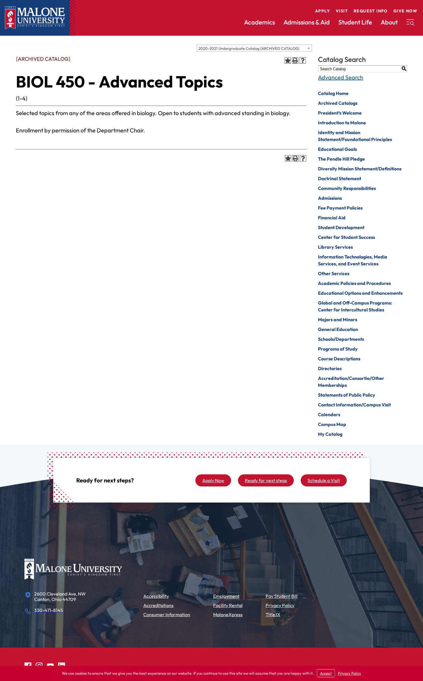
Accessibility (156, 596)
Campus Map (332, 424)
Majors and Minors (337, 319)
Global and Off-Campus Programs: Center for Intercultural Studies (355, 306)
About (389, 22)
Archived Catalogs (337, 103)
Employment (226, 596)
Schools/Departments (341, 339)
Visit (342, 11)
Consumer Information (166, 614)
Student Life (355, 22)
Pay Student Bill (282, 596)
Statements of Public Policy (346, 395)
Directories (330, 368)
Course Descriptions (339, 359)
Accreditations (158, 605)
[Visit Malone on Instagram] (39, 665)
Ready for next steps (266, 480)
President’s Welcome (340, 113)
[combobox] (254, 48)
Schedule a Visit (324, 480)
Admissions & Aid (306, 22)
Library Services (335, 247)
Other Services (333, 273)
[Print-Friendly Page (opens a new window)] (295, 60)
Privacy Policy (280, 605)
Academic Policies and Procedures (354, 283)
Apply (322, 11)
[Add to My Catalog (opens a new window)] (288, 60)
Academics (259, 22)
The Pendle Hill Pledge (341, 159)
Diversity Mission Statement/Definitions (359, 169)
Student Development (341, 227)
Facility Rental (228, 605)
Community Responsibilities (347, 188)
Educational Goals (337, 149)
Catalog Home (333, 93)
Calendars (329, 414)
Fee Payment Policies (340, 208)
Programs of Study (338, 349)
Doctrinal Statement (339, 178)
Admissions (330, 198)
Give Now (405, 11)
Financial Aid (332, 217)
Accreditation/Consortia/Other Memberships (351, 381)
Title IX (273, 614)
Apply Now (213, 480)
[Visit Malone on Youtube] (50, 665)
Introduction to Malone (342, 122)
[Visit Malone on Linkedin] (61, 665)
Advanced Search (340, 77)
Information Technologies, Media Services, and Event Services (352, 260)
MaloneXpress (228, 614)
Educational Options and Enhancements (360, 293)
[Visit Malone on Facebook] (27, 665)
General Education (338, 329)
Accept (326, 673)
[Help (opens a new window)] (303, 60)
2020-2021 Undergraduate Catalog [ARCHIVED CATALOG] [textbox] (249, 48)
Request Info (371, 11)
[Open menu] (410, 22)
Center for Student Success (346, 237)
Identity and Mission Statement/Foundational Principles (355, 136)
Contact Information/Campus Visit (354, 405)
